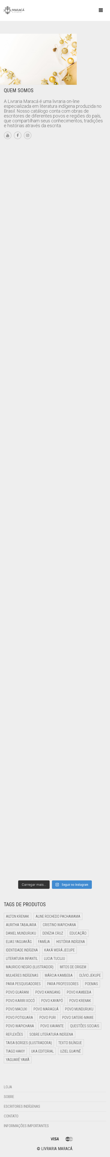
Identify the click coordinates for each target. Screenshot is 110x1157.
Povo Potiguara (19, 1018)
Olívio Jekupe (90, 975)
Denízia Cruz (52, 933)
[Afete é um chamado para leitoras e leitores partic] (55, 190)
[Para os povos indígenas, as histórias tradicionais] (55, 309)
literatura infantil (22, 959)
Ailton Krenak (17, 916)
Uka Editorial (42, 1051)
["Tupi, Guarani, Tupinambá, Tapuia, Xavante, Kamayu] (55, 608)
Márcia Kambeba (59, 975)
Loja (8, 1087)
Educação (78, 933)
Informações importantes (26, 1126)
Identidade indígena (22, 950)
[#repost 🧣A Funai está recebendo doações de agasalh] (55, 369)
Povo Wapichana (20, 1026)
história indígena (70, 942)
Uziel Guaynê (70, 1051)
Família (44, 942)
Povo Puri (47, 1018)
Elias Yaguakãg (19, 942)
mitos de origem (73, 967)
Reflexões (14, 1034)
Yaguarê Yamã (17, 1060)
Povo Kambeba (79, 992)
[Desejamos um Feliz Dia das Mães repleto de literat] (55, 429)
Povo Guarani (17, 992)
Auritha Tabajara (21, 925)
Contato (11, 1116)
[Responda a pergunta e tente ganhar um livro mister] (55, 668)
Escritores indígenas (22, 1106)
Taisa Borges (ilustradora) (29, 1043)
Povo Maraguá (46, 1009)
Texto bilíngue (70, 1043)
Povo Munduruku (79, 1009)
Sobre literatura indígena (51, 1034)
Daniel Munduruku (21, 933)
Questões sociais (84, 1026)
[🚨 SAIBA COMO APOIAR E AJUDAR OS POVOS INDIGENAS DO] (55, 488)
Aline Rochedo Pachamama (58, 916)
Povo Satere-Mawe (78, 1018)
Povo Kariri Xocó (20, 1001)
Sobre (9, 1096)
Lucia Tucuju (54, 959)
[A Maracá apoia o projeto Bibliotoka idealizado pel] (55, 548)
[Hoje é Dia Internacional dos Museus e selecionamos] (55, 249)
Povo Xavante (52, 1026)
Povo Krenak (80, 1001)
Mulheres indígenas (22, 975)
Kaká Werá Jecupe (59, 950)
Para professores (63, 984)
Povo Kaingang (47, 992)
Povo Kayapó (52, 1001)
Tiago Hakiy (15, 1051)
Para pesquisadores (23, 984)
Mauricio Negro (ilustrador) (29, 967)
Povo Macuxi (16, 1009)
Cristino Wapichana (59, 925)
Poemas (91, 984)
